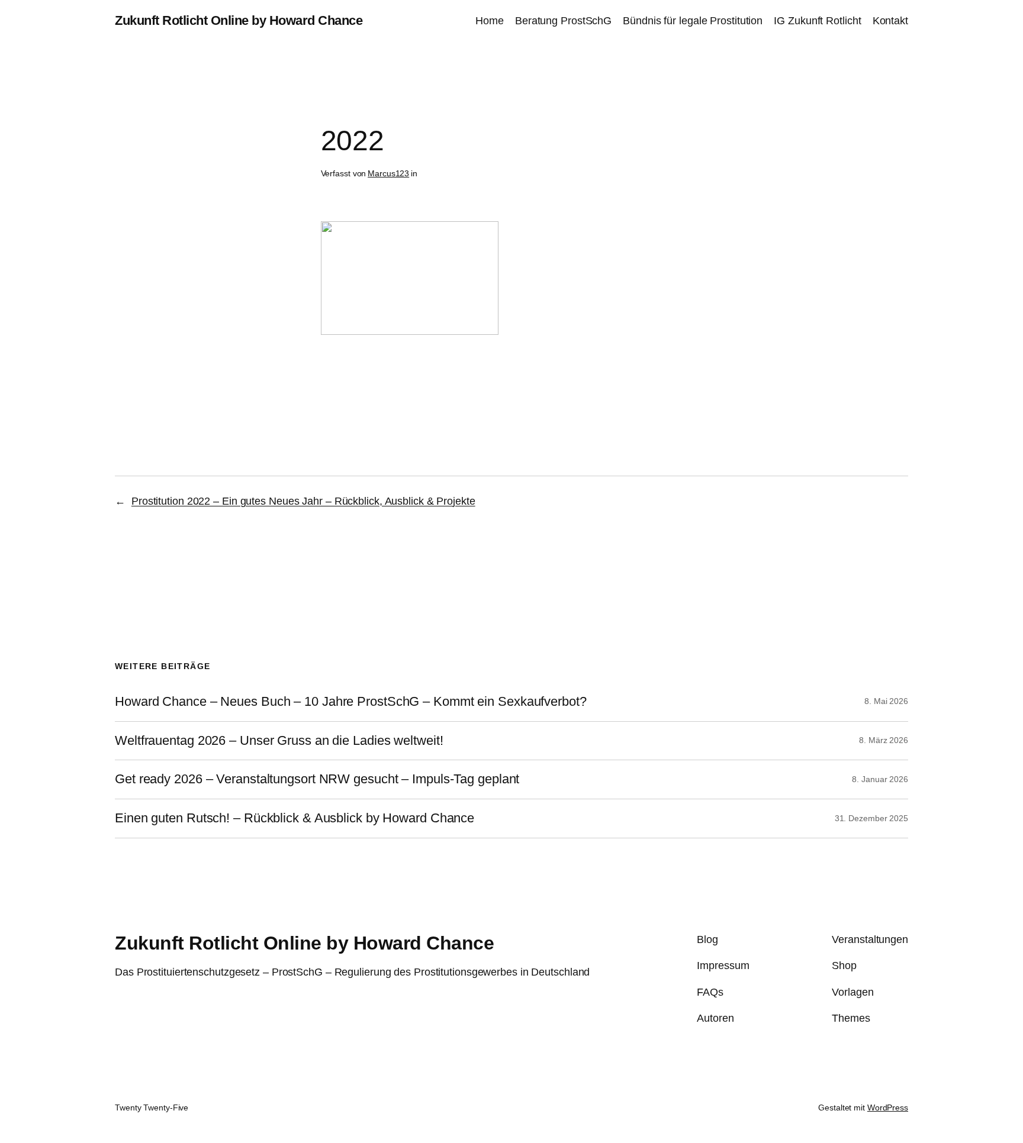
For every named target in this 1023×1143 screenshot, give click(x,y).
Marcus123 (388, 173)
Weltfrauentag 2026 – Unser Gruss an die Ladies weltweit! (279, 741)
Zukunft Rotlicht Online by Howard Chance (238, 20)
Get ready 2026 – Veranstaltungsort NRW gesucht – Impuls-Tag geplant (317, 779)
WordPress (887, 1107)
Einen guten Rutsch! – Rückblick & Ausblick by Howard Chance (294, 818)
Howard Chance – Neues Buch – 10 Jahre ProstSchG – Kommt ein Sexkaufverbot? (351, 702)
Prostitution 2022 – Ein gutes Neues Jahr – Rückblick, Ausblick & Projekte (303, 501)
